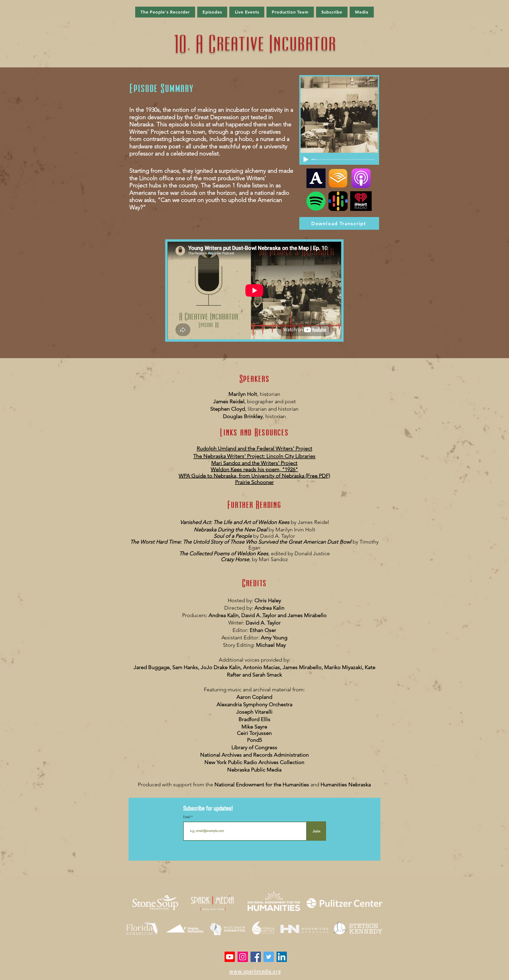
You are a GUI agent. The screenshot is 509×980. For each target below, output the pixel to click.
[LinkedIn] (282, 957)
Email (187, 817)
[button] (212, 12)
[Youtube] (230, 957)
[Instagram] (243, 957)
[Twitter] (269, 957)
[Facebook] (256, 957)
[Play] (306, 159)
